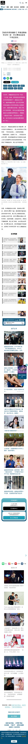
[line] (9, 730)
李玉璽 (10, 85)
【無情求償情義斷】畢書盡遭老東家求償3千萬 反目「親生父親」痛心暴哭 (9, 267)
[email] (20, 730)
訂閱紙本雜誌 (3, 2)
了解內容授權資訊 (16, 707)
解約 (15, 88)
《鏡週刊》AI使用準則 (14, 727)
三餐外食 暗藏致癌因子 (10, 430)
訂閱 (18, 563)
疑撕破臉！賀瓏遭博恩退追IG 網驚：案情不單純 (9, 294)
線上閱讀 (14, 716)
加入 (6, 563)
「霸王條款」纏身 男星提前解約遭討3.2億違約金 (9, 260)
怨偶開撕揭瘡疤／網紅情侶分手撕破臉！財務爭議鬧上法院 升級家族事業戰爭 (9, 274)
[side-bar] (26, 2)
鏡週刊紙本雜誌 (16, 705)
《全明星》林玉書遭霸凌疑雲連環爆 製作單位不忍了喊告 (10, 301)
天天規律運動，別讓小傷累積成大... (14, 390)
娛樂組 (8, 73)
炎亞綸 (5, 85)
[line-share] (8, 78)
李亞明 (5, 88)
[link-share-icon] (11, 78)
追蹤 (12, 563)
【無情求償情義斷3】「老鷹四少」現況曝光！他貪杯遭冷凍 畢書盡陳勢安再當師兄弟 (10, 253)
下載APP (13, 725)
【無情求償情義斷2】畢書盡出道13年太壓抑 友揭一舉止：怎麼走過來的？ (10, 247)
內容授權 (6, 725)
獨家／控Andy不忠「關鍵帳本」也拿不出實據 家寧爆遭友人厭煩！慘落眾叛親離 (10, 287)
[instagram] (16, 730)
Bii (18, 85)
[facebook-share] (4, 78)
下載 (25, 563)
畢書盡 (14, 85)
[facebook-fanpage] (13, 730)
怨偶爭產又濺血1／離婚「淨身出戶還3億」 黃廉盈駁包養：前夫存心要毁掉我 (10, 281)
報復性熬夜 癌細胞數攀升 (9, 313)
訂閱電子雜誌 (19, 723)
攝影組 (8, 75)
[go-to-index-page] (12, 41)
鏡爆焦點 (20, 88)
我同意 (14, 741)
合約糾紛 (11, 88)
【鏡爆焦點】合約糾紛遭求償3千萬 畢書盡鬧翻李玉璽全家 (10, 240)
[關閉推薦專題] (26, 365)
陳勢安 (22, 85)
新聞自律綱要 (20, 725)
